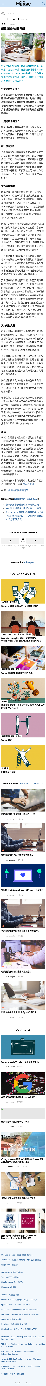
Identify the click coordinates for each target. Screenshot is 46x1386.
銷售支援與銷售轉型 (18, 490)
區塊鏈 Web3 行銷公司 (9, 1265)
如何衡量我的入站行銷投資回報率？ (17, 855)
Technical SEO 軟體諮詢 (10, 1277)
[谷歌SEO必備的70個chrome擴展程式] (23, 1083)
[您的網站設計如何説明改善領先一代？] (23, 800)
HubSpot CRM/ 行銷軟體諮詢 (12, 1272)
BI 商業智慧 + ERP (8, 669)
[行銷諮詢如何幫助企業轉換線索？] (23, 954)
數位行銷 (21, 634)
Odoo (4, 701)
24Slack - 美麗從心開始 (10, 1295)
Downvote (35, 541)
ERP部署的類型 (8, 772)
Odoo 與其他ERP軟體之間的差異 (17, 673)
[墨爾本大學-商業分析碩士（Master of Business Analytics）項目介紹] (23, 1221)
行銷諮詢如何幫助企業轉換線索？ (16, 972)
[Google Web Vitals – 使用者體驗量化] (23, 1047)
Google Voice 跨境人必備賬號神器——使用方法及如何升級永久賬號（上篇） (22, 1160)
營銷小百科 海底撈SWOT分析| (15, 1122)
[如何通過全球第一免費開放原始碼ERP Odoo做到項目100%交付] (23, 690)
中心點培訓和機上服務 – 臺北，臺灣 (23, 508)
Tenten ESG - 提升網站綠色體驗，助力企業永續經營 (21, 1260)
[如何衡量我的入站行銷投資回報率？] (23, 837)
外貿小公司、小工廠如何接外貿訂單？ (18, 1198)
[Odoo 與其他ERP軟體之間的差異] (23, 658)
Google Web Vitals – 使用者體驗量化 (20, 1062)
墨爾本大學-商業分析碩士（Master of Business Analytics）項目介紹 (19, 1237)
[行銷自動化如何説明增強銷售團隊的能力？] (23, 913)
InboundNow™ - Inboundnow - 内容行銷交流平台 (19, 1309)
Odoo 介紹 (6, 740)
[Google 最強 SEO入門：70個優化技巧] (23, 591)
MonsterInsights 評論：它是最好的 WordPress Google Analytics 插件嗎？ (21, 639)
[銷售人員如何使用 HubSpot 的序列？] (23, 995)
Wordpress (12, 634)
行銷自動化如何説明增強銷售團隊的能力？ (20, 931)
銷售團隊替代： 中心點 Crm (25, 499)
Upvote (10, 541)
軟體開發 (28, 634)
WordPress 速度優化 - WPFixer (13, 1282)
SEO (4, 634)
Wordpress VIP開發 (8, 1287)
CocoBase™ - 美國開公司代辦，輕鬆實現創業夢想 (20, 1314)
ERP (17, 669)
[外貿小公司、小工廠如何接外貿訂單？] (23, 1184)
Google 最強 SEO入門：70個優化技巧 (19, 606)
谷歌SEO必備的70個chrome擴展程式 (19, 1097)
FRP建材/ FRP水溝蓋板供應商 (12, 1374)
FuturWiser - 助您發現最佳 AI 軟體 (14, 1324)
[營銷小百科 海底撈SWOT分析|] (23, 1113)
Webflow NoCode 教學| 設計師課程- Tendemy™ (19, 1300)
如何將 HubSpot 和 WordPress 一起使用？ (22, 890)
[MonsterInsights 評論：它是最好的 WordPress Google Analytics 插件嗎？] (23, 623)
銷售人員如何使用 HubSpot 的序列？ (18, 1012)
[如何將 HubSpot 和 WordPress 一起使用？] (23, 875)
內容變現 (5, 602)
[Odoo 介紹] (23, 725)
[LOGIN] (43, 3)
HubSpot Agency (31, 784)
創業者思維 (13, 602)
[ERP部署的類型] (23, 757)
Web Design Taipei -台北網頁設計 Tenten (17, 1255)
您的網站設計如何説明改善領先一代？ (18, 814)
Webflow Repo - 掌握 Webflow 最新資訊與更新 (19, 1329)
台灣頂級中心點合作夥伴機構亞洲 (22, 504)
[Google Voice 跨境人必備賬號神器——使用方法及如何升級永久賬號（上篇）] (23, 1144)
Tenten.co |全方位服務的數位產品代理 (24, 512)
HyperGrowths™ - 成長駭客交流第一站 (15, 1305)
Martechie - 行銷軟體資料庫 (11, 1319)
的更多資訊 (28, 484)
